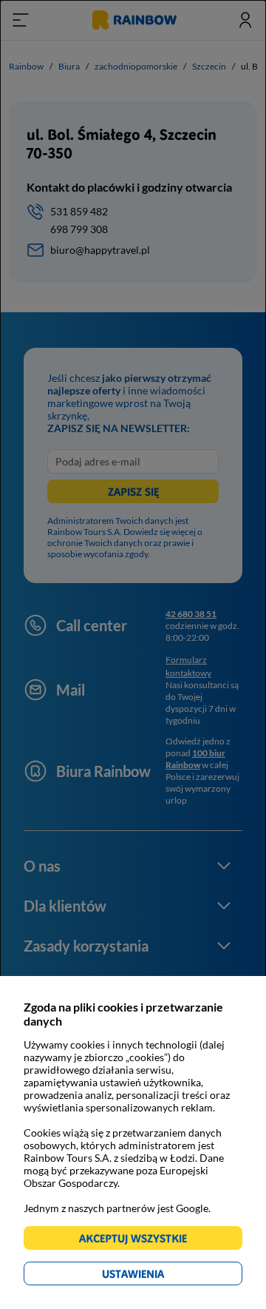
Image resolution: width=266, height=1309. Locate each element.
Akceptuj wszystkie (139, 1240)
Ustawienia (158, 1276)
